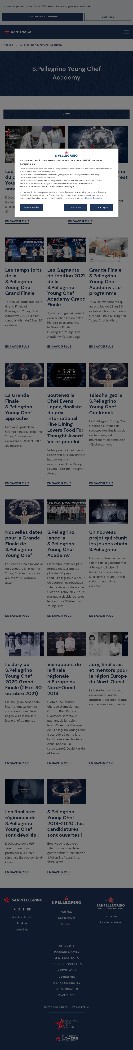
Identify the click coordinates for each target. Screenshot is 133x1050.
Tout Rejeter (75, 207)
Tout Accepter (101, 207)
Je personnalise (31, 207)
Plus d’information (93, 198)
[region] (66, 183)
